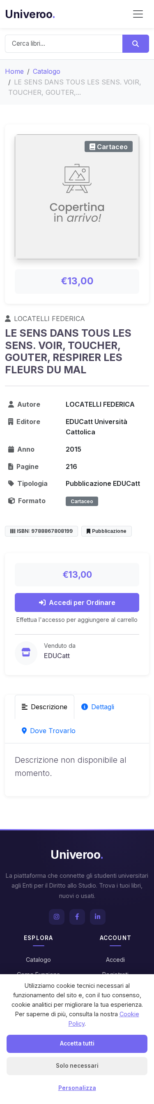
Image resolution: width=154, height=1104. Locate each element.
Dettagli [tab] (102, 707)
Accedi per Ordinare (82, 602)
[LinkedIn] (98, 917)
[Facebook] (77, 917)
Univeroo (30, 14)
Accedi (115, 959)
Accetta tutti (77, 1043)
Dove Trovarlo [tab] (53, 731)
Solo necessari (77, 1065)
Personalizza (77, 1088)
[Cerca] (135, 44)
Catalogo (46, 71)
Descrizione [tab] (49, 707)
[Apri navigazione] (138, 14)
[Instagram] (56, 917)
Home (14, 71)
